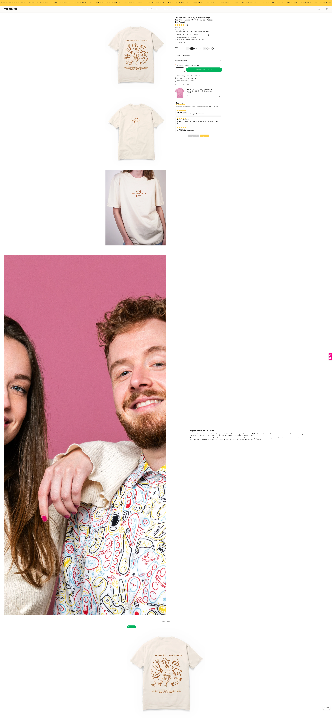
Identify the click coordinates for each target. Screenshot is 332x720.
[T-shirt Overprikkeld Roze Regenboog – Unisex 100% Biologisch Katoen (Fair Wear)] (180, 92)
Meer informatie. (213, 106)
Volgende (204, 136)
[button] (141, 9)
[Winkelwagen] (327, 9)
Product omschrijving (182, 55)
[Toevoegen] (219, 96)
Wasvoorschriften (181, 60)
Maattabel (181, 43)
